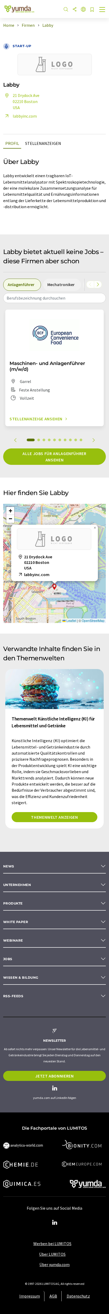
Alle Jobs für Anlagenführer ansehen (54, 456)
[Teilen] (74, 10)
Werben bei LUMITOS (52, 1243)
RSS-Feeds (13, 996)
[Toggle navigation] (102, 10)
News (8, 866)
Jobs (7, 959)
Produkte (13, 903)
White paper (15, 922)
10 (81, 440)
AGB (53, 1296)
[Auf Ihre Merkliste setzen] (92, 10)
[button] (54, 587)
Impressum (29, 1296)
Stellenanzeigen (43, 143)
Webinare (13, 940)
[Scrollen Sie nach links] (90, 284)
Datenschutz (78, 1296)
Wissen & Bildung (20, 977)
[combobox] (54, 298)
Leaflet (71, 620)
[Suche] (66, 10)
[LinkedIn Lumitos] (54, 1222)
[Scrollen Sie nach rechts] (98, 284)
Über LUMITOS (52, 1254)
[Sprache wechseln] (83, 10)
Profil (12, 143)
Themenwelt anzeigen (54, 817)
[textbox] (54, 298)
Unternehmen (17, 885)
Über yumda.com (54, 1264)
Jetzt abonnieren (54, 1076)
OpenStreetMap (93, 620)
